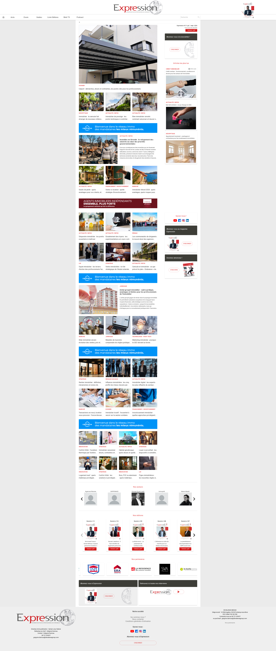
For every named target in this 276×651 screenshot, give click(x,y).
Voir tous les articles (191, 27)
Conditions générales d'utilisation (138, 621)
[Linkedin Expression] (187, 220)
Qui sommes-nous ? (138, 617)
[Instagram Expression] (183, 220)
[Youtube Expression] (175, 220)
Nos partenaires (230, 623)
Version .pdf (191, 30)
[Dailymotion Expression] (180, 220)
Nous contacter (138, 619)
